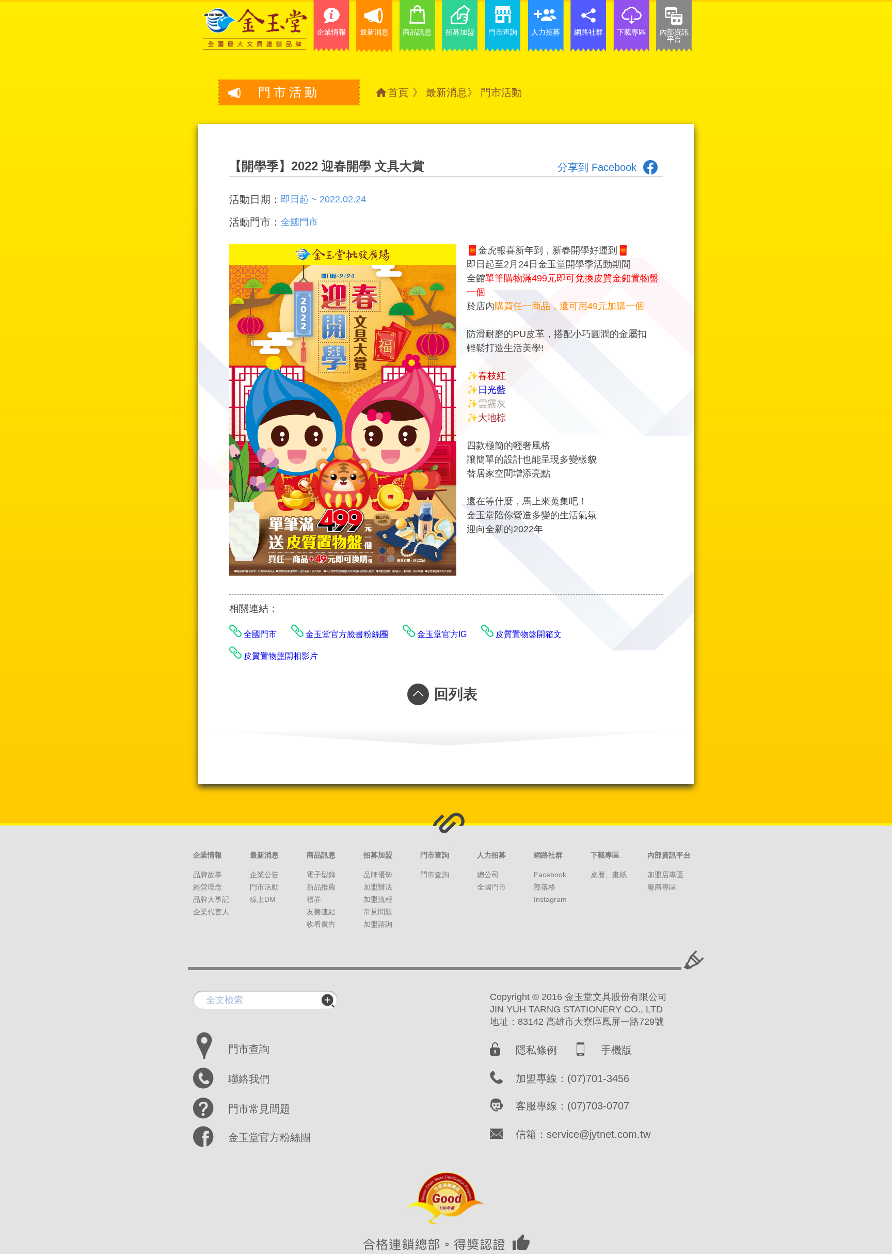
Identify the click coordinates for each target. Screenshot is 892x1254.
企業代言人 (211, 912)
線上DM (263, 899)
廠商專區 (661, 887)
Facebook (550, 874)
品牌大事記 (211, 899)
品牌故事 (207, 874)
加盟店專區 (665, 874)
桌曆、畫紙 (609, 874)
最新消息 (446, 92)
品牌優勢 (377, 874)
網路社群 (548, 855)
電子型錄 (321, 874)
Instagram (550, 899)
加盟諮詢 (377, 924)
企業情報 (207, 855)
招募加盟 (377, 855)
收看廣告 (321, 924)
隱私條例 (536, 1050)
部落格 (544, 887)
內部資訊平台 (669, 855)
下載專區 (605, 855)
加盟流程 (377, 899)
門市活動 (501, 92)
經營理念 (207, 887)
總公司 (488, 874)
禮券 (314, 899)
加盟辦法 (377, 887)
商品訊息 (321, 855)
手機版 (616, 1050)
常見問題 (377, 912)
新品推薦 (321, 887)
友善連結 (321, 912)
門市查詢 (434, 855)
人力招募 (491, 855)
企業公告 (264, 874)
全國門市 (491, 887)
